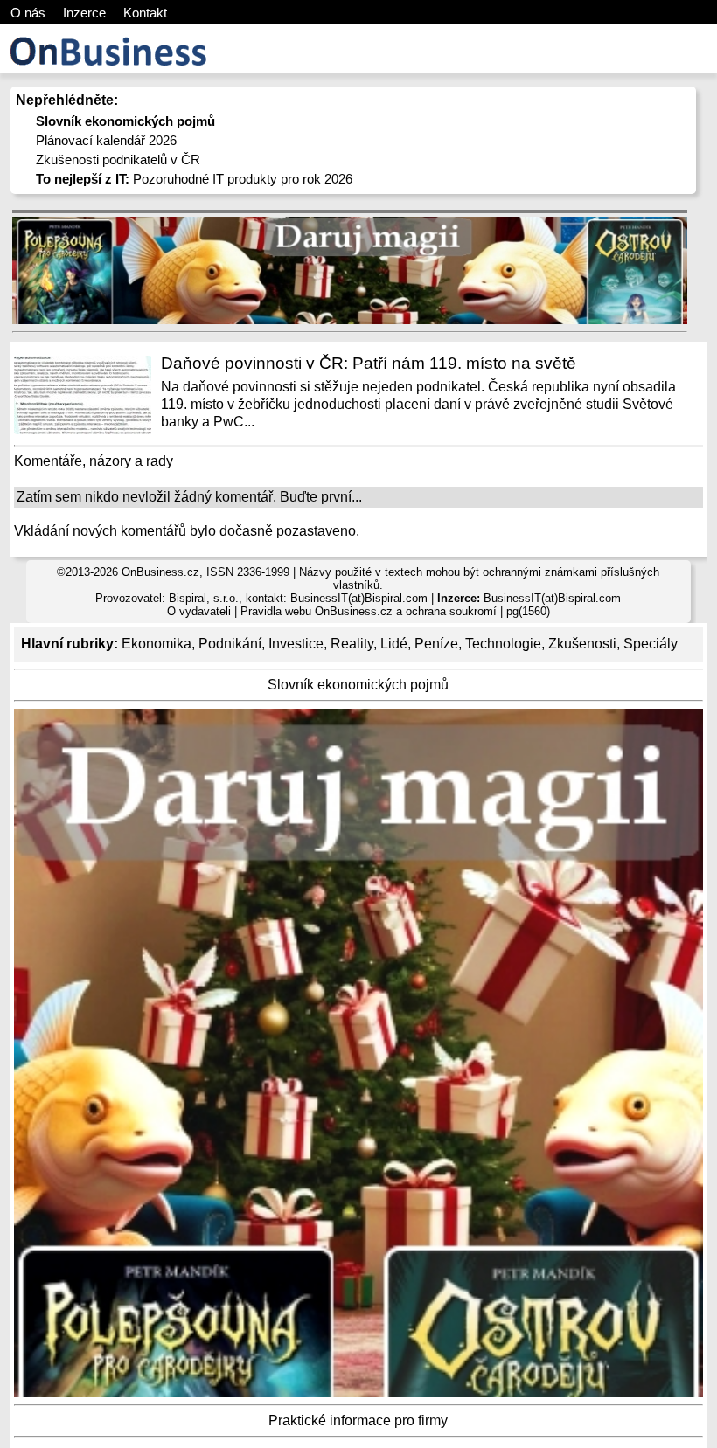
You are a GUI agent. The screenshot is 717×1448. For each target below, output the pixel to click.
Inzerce (84, 12)
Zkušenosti (582, 643)
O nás (27, 12)
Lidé (393, 643)
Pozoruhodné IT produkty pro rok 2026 (194, 178)
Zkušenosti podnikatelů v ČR (118, 159)
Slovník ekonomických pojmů (358, 684)
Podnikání (229, 643)
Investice (296, 643)
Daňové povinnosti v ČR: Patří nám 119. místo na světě (368, 363)
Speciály (650, 643)
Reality (352, 643)
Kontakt (145, 12)
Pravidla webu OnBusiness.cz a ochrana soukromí (368, 611)
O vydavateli (199, 611)
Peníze (436, 643)
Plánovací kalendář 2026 (106, 140)
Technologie (503, 643)
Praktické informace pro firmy (358, 1420)
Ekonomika (156, 643)
